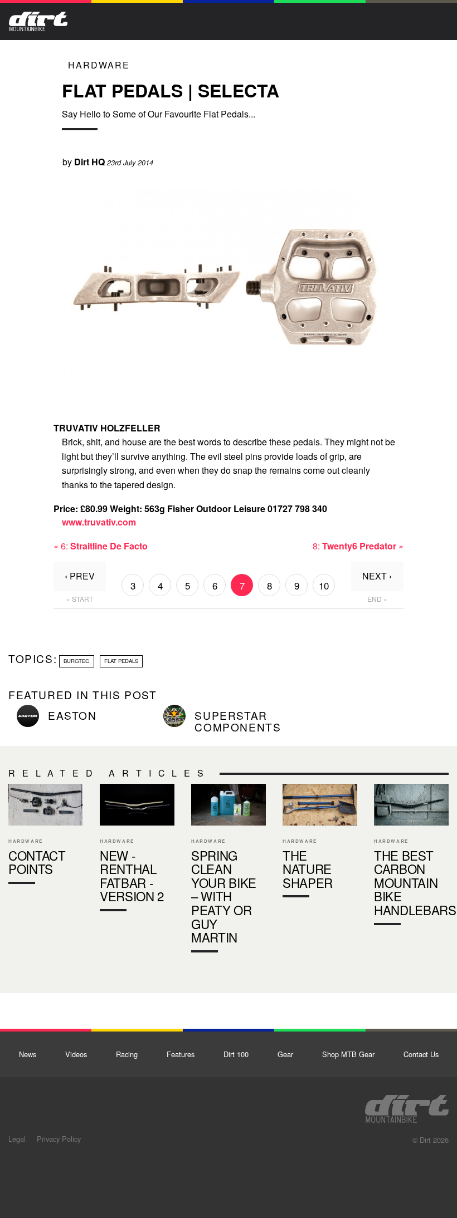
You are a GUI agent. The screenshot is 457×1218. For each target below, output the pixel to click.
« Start (79, 598)
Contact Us (421, 1054)
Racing (127, 1054)
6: (101, 545)
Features (181, 1054)
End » (377, 598)
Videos (76, 1054)
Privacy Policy (59, 1138)
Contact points (45, 836)
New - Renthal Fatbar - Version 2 (137, 850)
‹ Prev (80, 575)
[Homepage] (407, 1105)
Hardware (99, 64)
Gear (285, 1054)
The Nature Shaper (320, 843)
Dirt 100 (236, 1054)
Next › (377, 575)
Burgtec (76, 661)
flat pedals (121, 661)
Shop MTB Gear (348, 1054)
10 (324, 585)
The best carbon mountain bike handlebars (411, 857)
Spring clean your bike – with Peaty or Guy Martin (228, 870)
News (27, 1054)
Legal (17, 1138)
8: (358, 545)
